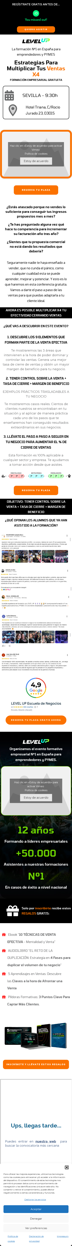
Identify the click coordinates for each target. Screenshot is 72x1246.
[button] (67, 1167)
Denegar (36, 1218)
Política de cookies (36, 153)
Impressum (63, 1236)
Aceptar (36, 1209)
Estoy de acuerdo (36, 161)
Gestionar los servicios (35, 1199)
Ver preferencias (36, 1228)
